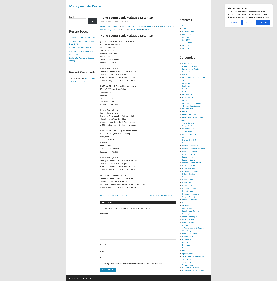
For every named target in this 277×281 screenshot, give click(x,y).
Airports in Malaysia (189, 66)
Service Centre (187, 248)
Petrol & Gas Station (189, 234)
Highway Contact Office (191, 188)
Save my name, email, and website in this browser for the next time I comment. (133, 264)
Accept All (263, 22)
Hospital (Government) (190, 194)
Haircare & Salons (188, 174)
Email (103, 251)
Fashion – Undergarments (191, 163)
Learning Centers (188, 214)
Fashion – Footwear (189, 151)
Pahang (170, 26)
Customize (234, 22)
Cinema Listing (187, 109)
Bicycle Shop (187, 83)
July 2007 (185, 48)
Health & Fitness (188, 180)
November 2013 (188, 31)
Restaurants (186, 245)
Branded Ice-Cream (189, 89)
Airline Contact (187, 63)
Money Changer (188, 222)
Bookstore (186, 86)
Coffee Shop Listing (189, 114)
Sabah (139, 29)
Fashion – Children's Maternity (193, 149)
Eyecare (185, 137)
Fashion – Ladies (188, 154)
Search (71, 17)
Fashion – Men (187, 157)
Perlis (163, 26)
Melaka (103, 29)
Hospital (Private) (188, 197)
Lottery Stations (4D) (189, 217)
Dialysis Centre (187, 126)
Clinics (184, 112)
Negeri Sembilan (114, 29)
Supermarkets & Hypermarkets (193, 256)
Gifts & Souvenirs (188, 168)
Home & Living (187, 191)
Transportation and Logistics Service (82, 37)
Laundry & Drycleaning (190, 211)
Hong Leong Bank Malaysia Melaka (114, 195)
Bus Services (186, 92)
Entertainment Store (189, 134)
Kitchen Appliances (189, 208)
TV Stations (186, 262)
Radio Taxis (186, 239)
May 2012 (185, 37)
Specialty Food (187, 254)
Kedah (123, 26)
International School (189, 200)
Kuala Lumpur (105, 26)
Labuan (146, 29)
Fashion (185, 143)
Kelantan (131, 26)
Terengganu (149, 26)
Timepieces (186, 259)
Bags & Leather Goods (190, 69)
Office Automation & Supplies (80, 48)
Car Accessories (188, 97)
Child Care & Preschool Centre (193, 103)
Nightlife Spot (187, 225)
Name (103, 245)
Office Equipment (188, 231)
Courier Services (188, 123)
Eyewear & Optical (189, 140)
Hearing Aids (187, 185)
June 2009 (186, 40)
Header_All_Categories (190, 177)
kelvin (117, 22)
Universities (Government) (191, 268)
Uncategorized (187, 265)
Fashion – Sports (188, 160)
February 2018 (187, 26)
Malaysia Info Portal (85, 6)
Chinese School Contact (191, 106)
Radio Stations (187, 236)
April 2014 (186, 29)
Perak (157, 26)
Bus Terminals (187, 95)
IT (183, 202)
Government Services (190, 171)
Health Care (186, 183)
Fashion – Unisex (188, 166)
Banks (125, 22)
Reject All (249, 22)
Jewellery (185, 205)
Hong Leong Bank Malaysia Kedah (162, 195)
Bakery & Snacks (188, 72)
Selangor (116, 26)
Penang (140, 26)
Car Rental (186, 100)
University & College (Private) (193, 271)
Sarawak (131, 29)
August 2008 (187, 43)
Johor (124, 29)
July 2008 (185, 46)
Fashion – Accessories (190, 146)
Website (103, 258)
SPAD (184, 251)
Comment (104, 214)
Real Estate (186, 242)
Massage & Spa (188, 219)
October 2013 (187, 34)
